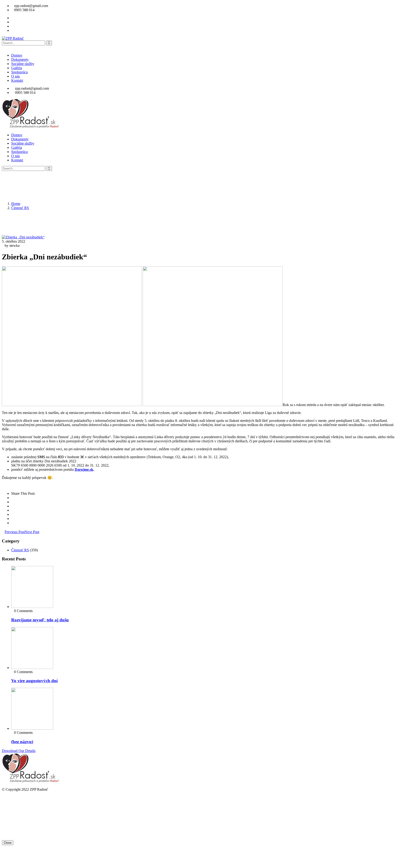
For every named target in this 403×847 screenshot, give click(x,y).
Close (7, 842)
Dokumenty (20, 59)
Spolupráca (19, 72)
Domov (16, 55)
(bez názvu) (22, 741)
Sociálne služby (22, 64)
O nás (15, 76)
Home (15, 204)
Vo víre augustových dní (34, 680)
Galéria (16, 68)
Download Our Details (18, 751)
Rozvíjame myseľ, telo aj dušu (40, 619)
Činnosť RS (20, 208)
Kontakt (17, 80)
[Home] (30, 127)
